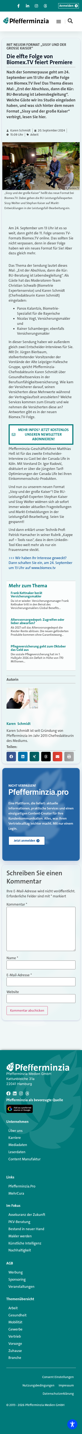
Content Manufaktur (24, 1159)
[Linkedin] (15, 1093)
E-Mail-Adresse (19, 975)
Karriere (14, 1137)
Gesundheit (17, 1315)
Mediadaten (17, 1144)
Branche (14, 1357)
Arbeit (34, 135)
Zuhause (15, 1350)
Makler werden (20, 1236)
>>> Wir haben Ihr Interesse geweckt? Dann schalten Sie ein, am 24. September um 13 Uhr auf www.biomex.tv (40, 563)
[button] (58, 21)
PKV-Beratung (19, 1221)
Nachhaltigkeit (19, 1250)
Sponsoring (17, 1279)
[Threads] (27, 1093)
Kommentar (17, 904)
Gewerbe (15, 1329)
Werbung (15, 1272)
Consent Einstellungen (58, 1377)
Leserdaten (16, 1152)
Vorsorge (15, 1343)
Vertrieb (14, 1336)
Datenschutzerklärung (58, 1394)
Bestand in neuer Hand (26, 1229)
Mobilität (15, 1322)
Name (12, 958)
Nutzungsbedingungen (38, 1385)
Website (13, 992)
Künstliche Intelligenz (24, 1243)
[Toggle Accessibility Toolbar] (72, 1424)
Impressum (66, 1385)
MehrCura (16, 1193)
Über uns (15, 1130)
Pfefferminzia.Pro (21, 1186)
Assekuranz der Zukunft (26, 1214)
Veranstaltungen (21, 1286)
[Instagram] (21, 1093)
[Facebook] (8, 1093)
